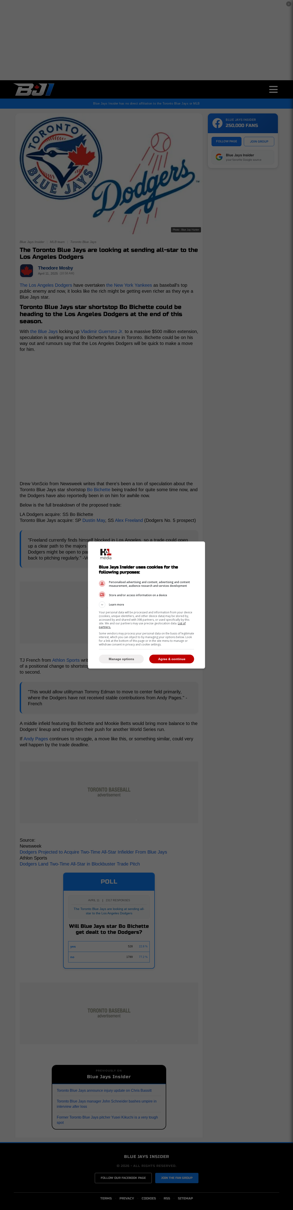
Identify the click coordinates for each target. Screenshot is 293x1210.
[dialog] (146, 605)
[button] (146, 604)
